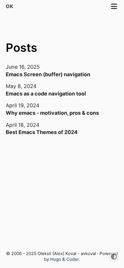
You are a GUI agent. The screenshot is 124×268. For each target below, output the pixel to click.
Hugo (55, 259)
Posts (21, 48)
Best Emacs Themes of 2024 (42, 132)
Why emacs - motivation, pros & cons (52, 113)
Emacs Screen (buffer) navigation (48, 74)
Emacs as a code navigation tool (46, 94)
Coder (72, 259)
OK (10, 6)
